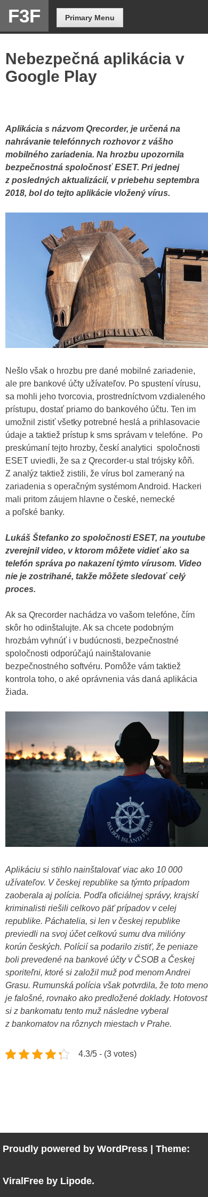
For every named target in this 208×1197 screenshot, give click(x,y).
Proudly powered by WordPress (75, 1148)
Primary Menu (90, 17)
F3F (24, 15)
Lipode (76, 1181)
